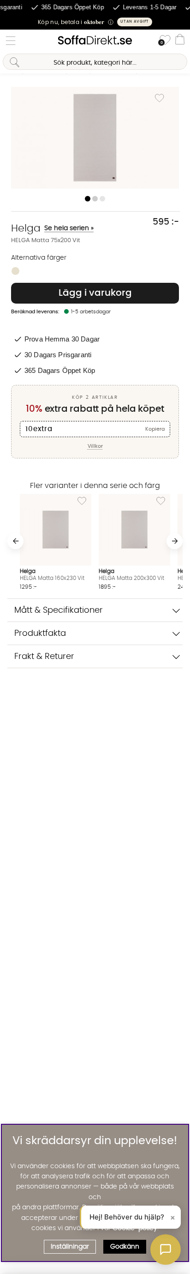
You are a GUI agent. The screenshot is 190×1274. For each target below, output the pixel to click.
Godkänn (124, 1247)
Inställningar (70, 1247)
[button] (95, 22)
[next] (174, 541)
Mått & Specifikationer (58, 610)
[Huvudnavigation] (10, 41)
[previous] (15, 541)
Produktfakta (40, 633)
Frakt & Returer (44, 656)
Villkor (95, 446)
